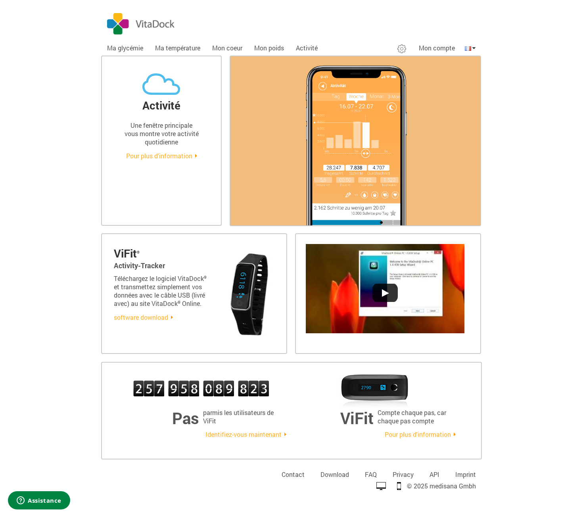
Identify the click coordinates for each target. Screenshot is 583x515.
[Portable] (399, 486)
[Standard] (381, 486)
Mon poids (269, 48)
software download (141, 317)
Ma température (177, 48)
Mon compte (437, 48)
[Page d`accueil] (196, 23)
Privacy (403, 474)
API (434, 474)
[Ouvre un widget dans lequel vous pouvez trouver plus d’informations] (39, 501)
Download (334, 474)
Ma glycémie (125, 48)
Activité (307, 48)
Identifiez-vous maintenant (243, 434)
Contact (293, 474)
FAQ (371, 474)
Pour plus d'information (159, 156)
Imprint (465, 474)
